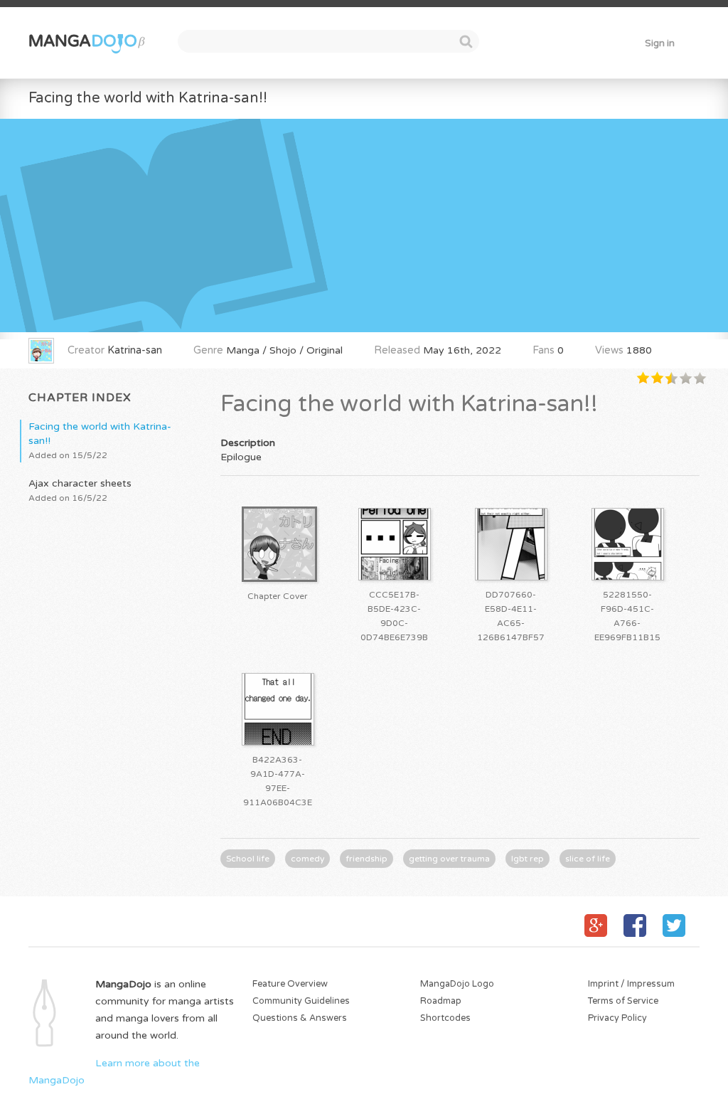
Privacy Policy (617, 1018)
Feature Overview (290, 984)
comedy (307, 859)
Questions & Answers (299, 1018)
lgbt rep (527, 859)
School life (247, 859)
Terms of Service (623, 1001)
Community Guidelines (301, 1001)
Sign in (660, 43)
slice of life (587, 859)
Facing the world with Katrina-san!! (147, 98)
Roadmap (440, 1001)
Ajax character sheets (80, 490)
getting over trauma (449, 859)
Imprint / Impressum (631, 984)
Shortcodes (445, 1018)
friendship (366, 859)
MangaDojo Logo (457, 984)
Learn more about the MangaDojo (114, 1071)
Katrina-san (134, 350)
